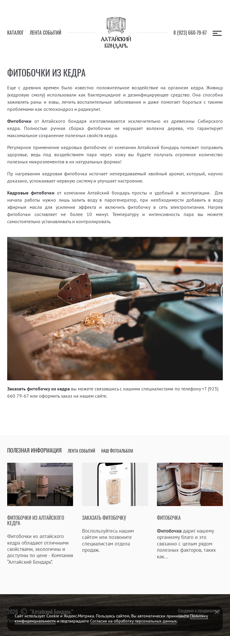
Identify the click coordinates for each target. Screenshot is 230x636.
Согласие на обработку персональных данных (133, 621)
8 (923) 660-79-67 (190, 33)
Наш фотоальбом (117, 450)
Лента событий (45, 33)
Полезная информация (34, 450)
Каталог (15, 33)
